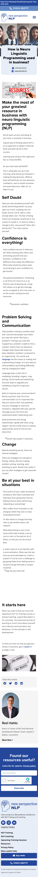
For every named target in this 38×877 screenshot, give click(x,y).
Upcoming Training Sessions (14, 840)
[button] (34, 17)
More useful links (9, 851)
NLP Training (7, 832)
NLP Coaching (7, 836)
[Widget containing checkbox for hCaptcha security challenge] (16, 780)
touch (27, 646)
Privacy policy (29, 766)
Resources (5, 843)
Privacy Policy (7, 847)
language (6, 359)
